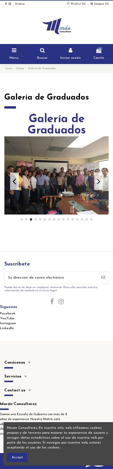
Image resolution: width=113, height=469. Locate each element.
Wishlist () (78, 4)
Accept (17, 457)
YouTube (7, 318)
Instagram (8, 323)
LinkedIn (7, 328)
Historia (20, 4)
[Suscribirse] (103, 278)
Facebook (7, 313)
